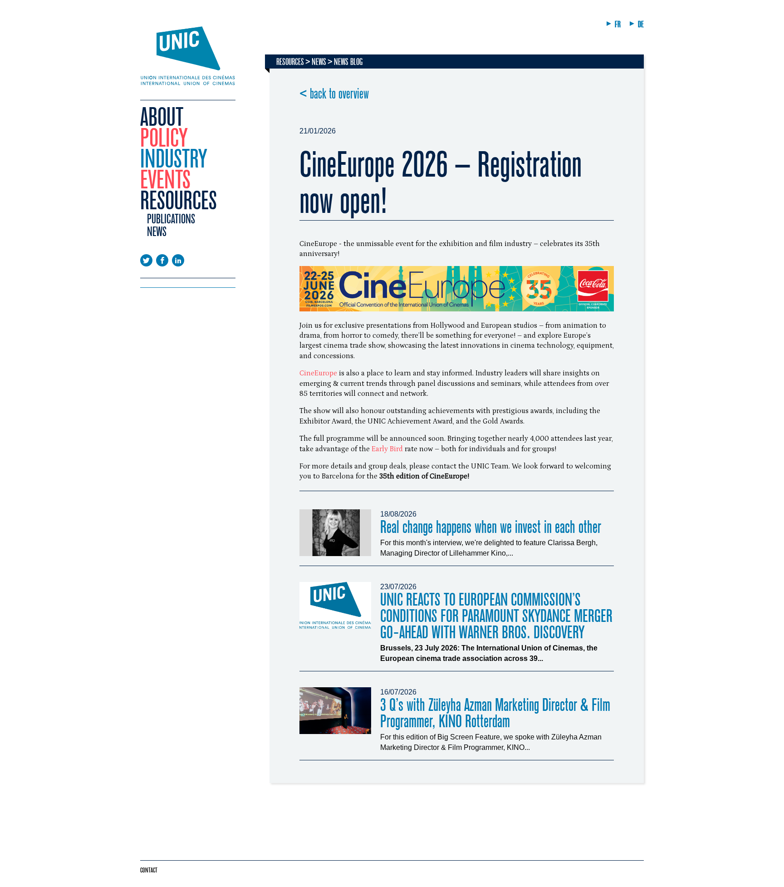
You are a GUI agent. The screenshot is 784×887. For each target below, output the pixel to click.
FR (618, 24)
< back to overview (334, 94)
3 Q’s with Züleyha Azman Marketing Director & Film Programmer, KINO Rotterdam (495, 713)
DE (641, 24)
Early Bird (387, 449)
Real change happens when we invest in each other (490, 527)
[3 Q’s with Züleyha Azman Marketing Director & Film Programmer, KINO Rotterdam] (335, 710)
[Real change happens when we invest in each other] (335, 532)
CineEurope (318, 373)
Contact (148, 870)
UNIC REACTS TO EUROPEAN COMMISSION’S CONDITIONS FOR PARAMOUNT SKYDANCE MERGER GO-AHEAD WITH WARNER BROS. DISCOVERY (496, 616)
